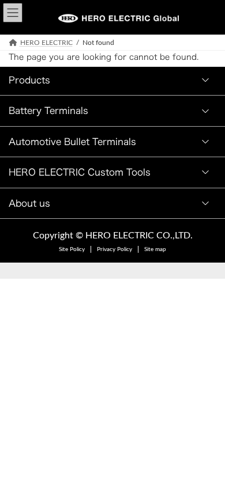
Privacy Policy (114, 249)
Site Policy (72, 249)
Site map (155, 249)
